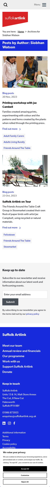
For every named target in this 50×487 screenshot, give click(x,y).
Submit (10, 301)
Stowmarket (10, 247)
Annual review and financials (21, 351)
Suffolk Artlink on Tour (16, 202)
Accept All (25, 469)
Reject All (25, 482)
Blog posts (8, 93)
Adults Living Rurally (14, 142)
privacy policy (32, 314)
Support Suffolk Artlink (17, 366)
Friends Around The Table (17, 148)
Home (21, 32)
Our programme (13, 356)
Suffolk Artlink (14, 335)
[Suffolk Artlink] (15, 19)
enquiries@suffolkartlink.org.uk (19, 416)
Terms (5, 436)
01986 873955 (10, 412)
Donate (7, 372)
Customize (25, 475)
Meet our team (12, 345)
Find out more (9, 129)
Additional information (14, 433)
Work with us (11, 361)
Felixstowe (9, 235)
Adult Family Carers (14, 136)
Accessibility (9, 448)
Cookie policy (9, 444)
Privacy (6, 440)
